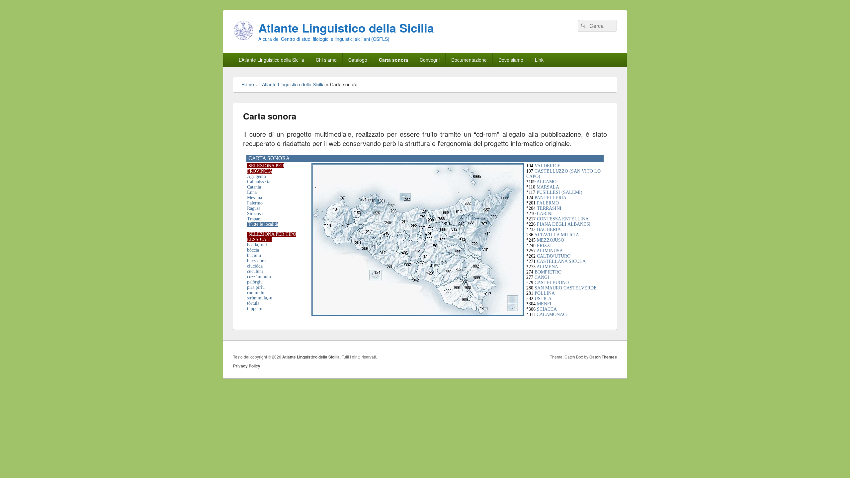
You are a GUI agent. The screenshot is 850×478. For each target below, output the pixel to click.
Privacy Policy (246, 366)
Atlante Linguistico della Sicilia (346, 27)
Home (247, 84)
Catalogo (357, 59)
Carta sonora (393, 59)
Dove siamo (510, 59)
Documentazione (469, 59)
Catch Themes (603, 357)
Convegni (430, 59)
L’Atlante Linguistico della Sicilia (271, 59)
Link (539, 59)
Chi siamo (326, 59)
